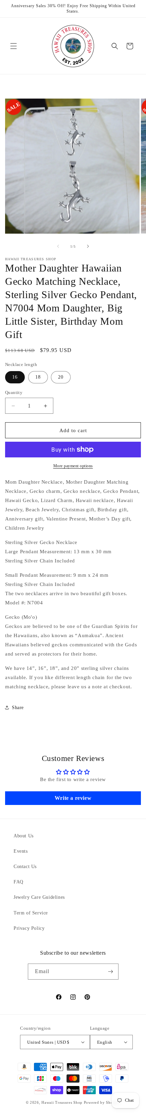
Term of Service (31, 912)
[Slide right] (87, 246)
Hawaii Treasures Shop (62, 1102)
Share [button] (18, 707)
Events (21, 851)
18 (38, 377)
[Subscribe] (110, 972)
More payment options (73, 466)
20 (60, 377)
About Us (24, 835)
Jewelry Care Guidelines (39, 897)
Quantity (13, 392)
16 (15, 377)
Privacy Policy (29, 928)
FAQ (18, 881)
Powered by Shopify (102, 1102)
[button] (13, 46)
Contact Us (25, 866)
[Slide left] (58, 246)
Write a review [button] (73, 798)
